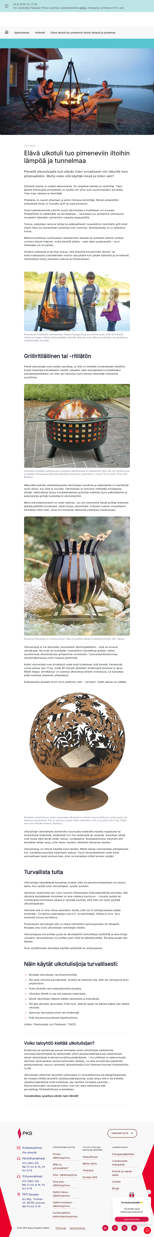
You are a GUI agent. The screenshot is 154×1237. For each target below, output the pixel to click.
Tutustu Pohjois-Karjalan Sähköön (92, 1148)
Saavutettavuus (78, 1228)
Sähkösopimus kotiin (64, 1147)
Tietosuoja (60, 1228)
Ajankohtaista (21, 32)
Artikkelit (40, 32)
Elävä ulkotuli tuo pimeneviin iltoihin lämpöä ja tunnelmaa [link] (83, 32)
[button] (67, 4)
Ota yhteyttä (29, 1152)
